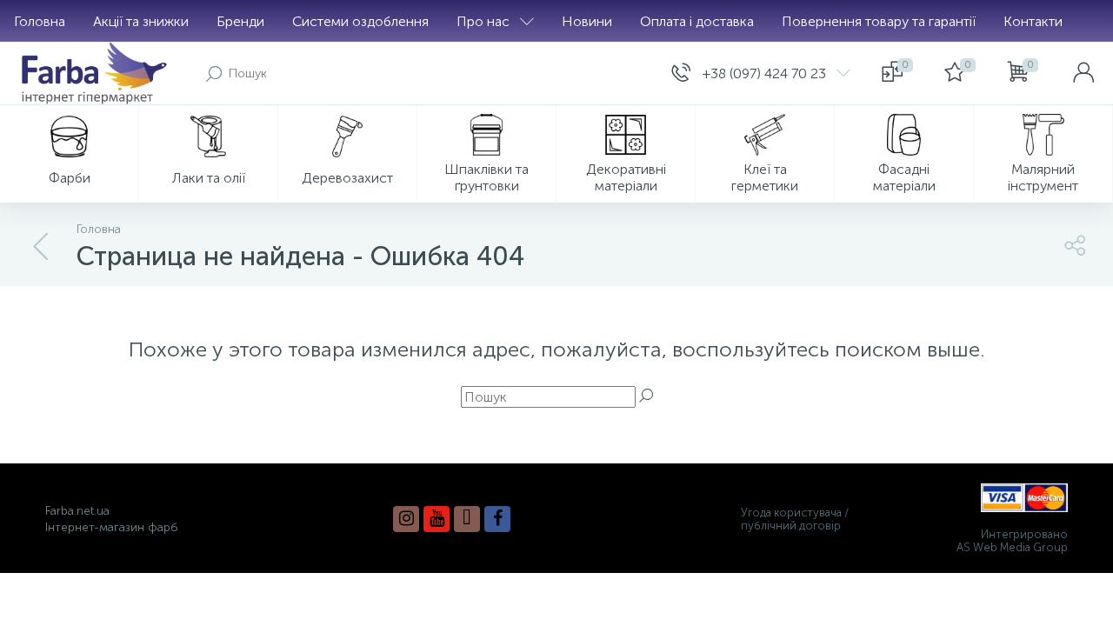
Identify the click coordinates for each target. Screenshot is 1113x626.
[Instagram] (406, 519)
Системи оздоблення (360, 21)
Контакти (1033, 21)
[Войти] (1083, 73)
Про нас (483, 21)
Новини (587, 21)
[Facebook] (497, 519)
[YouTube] (436, 519)
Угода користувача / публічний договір (795, 519)
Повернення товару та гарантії (879, 21)
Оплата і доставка (697, 21)
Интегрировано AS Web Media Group (1012, 541)
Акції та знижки (141, 21)
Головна (39, 21)
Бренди (240, 21)
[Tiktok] (467, 519)
